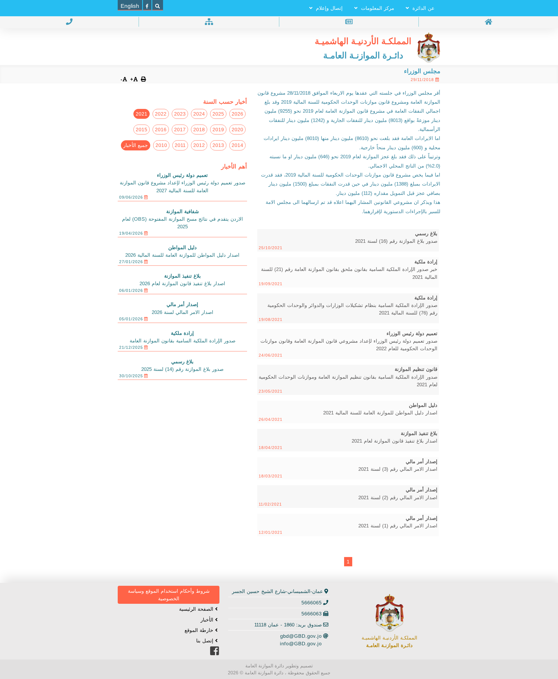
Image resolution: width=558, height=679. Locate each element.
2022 (161, 114)
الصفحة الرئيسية (197, 609)
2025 (218, 114)
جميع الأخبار (135, 145)
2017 (180, 129)
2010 (161, 145)
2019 (218, 129)
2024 (199, 114)
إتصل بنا (205, 641)
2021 (141, 114)
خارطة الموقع (200, 630)
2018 (199, 129)
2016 (161, 129)
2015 (141, 129)
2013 (218, 145)
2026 (237, 114)
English (130, 6)
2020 (237, 129)
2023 (180, 114)
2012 (199, 145)
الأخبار (208, 620)
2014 (237, 145)
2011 (180, 145)
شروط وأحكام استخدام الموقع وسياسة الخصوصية (169, 594)
